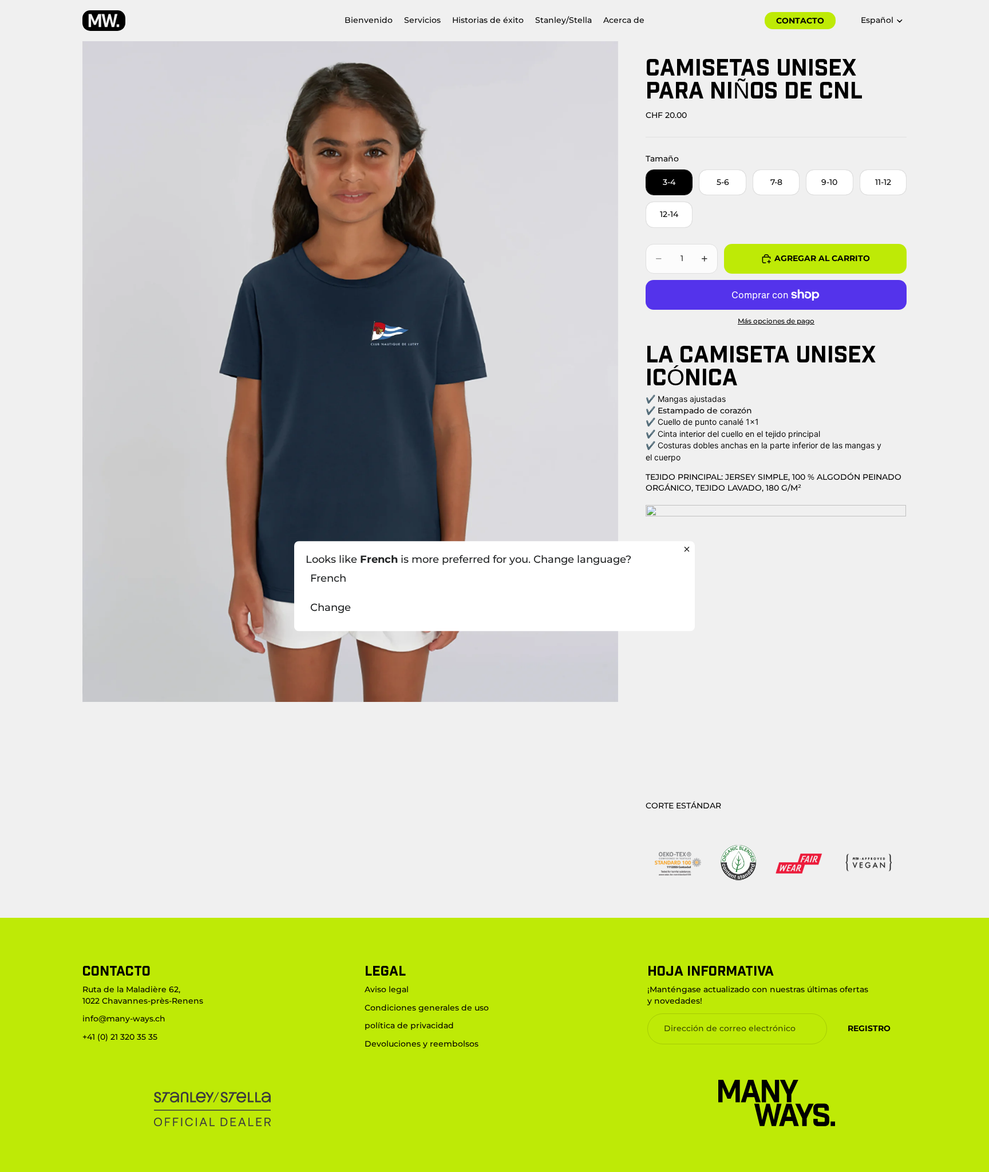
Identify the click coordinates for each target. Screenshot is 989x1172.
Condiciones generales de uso (427, 1008)
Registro (869, 1028)
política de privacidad (409, 1025)
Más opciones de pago (776, 321)
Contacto (800, 20)
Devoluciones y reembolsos (421, 1044)
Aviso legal (387, 989)
